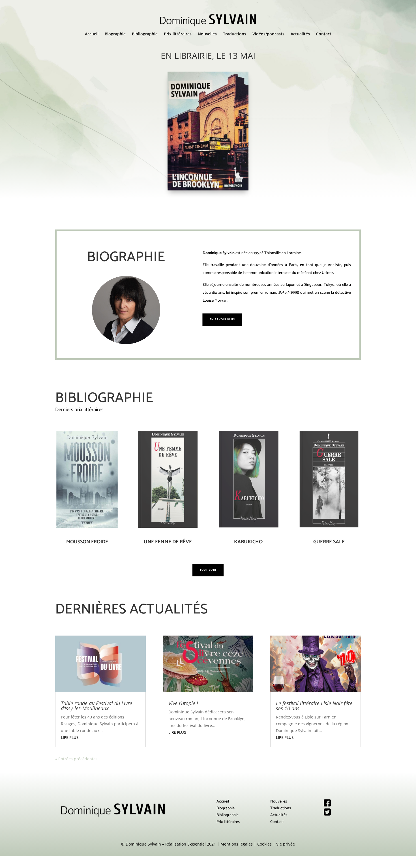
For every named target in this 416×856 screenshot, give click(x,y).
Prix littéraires (178, 34)
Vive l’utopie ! (183, 703)
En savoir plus (222, 319)
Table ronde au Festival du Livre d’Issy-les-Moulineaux (96, 706)
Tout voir (208, 570)
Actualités (300, 34)
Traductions (234, 34)
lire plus (69, 738)
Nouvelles (207, 34)
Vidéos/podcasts (268, 34)
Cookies (264, 844)
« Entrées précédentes (76, 758)
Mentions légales (236, 844)
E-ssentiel (196, 844)
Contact (323, 34)
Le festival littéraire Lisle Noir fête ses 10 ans (314, 706)
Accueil (91, 34)
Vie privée (285, 844)
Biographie (115, 34)
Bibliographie (145, 34)
